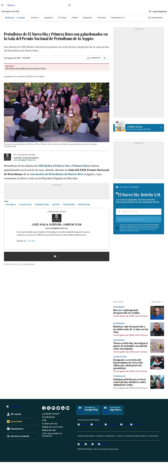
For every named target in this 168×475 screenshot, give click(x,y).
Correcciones (153, 436)
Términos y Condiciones (127, 226)
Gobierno (35, 17)
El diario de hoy (49, 423)
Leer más (31, 241)
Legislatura (48, 17)
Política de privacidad (86, 436)
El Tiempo (62, 17)
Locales (21, 17)
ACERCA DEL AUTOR (57, 212)
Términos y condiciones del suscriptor (131, 436)
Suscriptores (157, 17)
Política (75, 17)
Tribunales (101, 17)
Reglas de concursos (52, 427)
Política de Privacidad (151, 224)
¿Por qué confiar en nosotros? (52, 434)
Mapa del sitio (49, 430)
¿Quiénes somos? (51, 413)
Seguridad (87, 17)
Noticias (9, 17)
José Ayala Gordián (46, 225)
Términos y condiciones (105, 436)
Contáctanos (48, 417)
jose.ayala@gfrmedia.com (25, 160)
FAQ (44, 420)
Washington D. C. (118, 17)
